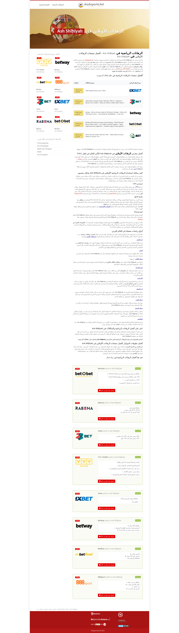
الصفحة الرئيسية (44, 5)
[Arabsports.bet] (91, 5)
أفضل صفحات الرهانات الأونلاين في (46, 609)
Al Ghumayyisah (42, 143)
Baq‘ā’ (39, 152)
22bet (79, 159)
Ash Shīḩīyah (117, 369)
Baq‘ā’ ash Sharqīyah (44, 149)
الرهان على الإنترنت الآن (107, 390)
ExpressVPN (112, 193)
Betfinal (140, 219)
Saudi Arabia (61, 609)
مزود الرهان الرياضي (78, 90)
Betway (119, 69)
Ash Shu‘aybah (42, 155)
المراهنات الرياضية (58, 5)
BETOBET (126, 69)
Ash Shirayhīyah (42, 146)
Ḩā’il (67, 609)
